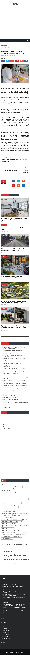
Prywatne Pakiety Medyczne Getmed (10, 507)
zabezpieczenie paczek (7, 534)
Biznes (4, 417)
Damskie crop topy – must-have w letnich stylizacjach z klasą (16, 375)
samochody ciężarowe (6, 515)
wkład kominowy (22, 532)
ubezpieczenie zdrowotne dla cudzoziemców (11, 530)
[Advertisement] (15, 21)
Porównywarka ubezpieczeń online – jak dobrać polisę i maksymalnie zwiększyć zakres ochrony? (16, 560)
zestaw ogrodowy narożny (19, 534)
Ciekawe (5, 419)
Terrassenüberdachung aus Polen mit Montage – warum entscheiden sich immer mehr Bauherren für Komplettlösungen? (15, 555)
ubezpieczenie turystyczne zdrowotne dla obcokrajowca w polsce (14, 526)
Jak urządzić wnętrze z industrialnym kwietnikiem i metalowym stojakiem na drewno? (13, 400)
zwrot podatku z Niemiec (7, 538)
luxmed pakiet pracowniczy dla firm (9, 492)
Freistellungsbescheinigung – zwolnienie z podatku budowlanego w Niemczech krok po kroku (14, 362)
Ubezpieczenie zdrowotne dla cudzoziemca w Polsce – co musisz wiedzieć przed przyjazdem (15, 372)
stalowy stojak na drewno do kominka (10, 519)
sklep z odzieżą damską (7, 517)
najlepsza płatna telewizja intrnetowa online (11, 497)
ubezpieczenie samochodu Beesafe (9, 523)
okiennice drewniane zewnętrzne (9, 501)
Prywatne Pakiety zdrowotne (8, 509)
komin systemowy (19, 490)
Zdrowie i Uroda (6, 428)
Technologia (6, 424)
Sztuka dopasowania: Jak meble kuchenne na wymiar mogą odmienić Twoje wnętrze (14, 219)
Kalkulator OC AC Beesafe (7, 490)
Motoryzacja (6, 422)
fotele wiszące (5, 486)
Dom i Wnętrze (4, 45)
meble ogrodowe (5, 494)
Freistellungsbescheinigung (16, 486)
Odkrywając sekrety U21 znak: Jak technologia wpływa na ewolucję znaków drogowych (14, 249)
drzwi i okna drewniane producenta (19, 484)
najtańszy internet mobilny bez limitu (10, 499)
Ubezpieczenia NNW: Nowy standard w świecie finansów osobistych (15, 228)
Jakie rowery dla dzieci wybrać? (10, 397)
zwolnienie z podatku (16, 536)
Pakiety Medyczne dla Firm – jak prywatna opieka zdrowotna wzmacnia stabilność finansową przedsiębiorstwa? (13, 352)
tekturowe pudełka (18, 521)
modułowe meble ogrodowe (17, 494)
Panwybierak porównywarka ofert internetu (11, 503)
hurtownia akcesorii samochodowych (10, 488)
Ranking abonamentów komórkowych (10, 513)
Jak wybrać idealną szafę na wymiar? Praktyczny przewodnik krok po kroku (13, 394)
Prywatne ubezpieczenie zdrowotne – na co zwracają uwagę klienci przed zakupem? (14, 359)
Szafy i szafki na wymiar (7, 521)
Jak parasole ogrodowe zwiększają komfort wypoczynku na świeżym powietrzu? (13, 301)
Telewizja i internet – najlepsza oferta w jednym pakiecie (15, 388)
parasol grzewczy (5, 505)
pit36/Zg (13, 505)
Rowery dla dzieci (23, 513)
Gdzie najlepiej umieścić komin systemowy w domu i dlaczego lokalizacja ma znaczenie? (15, 564)
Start (5, 651)
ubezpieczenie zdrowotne (7, 528)
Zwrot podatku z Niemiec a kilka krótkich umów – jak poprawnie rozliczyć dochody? (14, 348)
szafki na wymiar (23, 519)
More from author (14, 195)
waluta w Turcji (14, 532)
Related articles (5, 195)
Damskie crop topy (6, 484)
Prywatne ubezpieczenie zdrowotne (9, 511)
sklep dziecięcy (16, 515)
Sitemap (3, 618)
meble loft (21, 492)
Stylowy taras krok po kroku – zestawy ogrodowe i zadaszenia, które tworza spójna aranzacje (13, 327)
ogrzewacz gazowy (24, 499)
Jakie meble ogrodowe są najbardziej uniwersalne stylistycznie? (11, 277)
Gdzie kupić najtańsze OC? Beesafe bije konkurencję (14, 383)
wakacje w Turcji (5, 532)
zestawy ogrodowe (6, 536)
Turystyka (5, 426)
